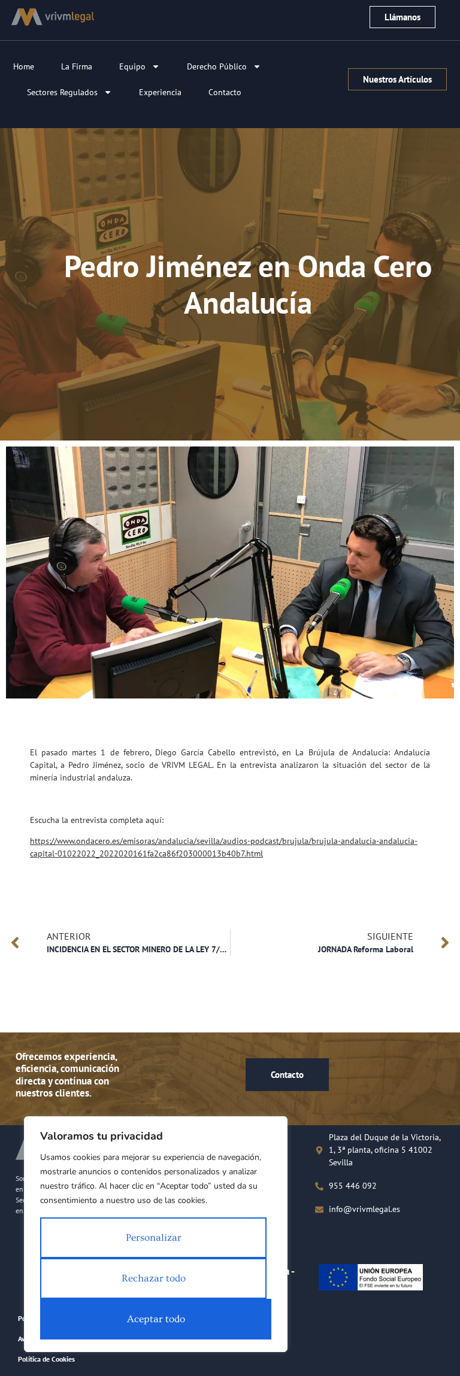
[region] (156, 1234)
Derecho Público (217, 66)
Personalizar (153, 1237)
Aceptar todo (156, 1319)
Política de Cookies (46, 1358)
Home (23, 66)
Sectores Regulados (62, 92)
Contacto (224, 92)
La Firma (76, 66)
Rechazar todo (154, 1278)
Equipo (132, 66)
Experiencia (160, 92)
